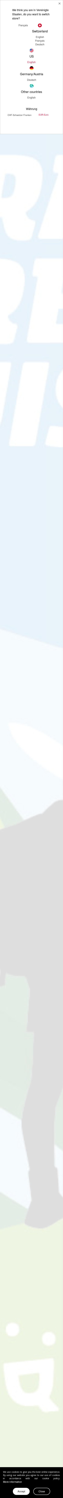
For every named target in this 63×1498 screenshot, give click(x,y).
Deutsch (31, 80)
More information (12, 1481)
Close (42, 1491)
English (40, 37)
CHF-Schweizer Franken (19, 115)
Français (39, 40)
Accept (21, 1491)
